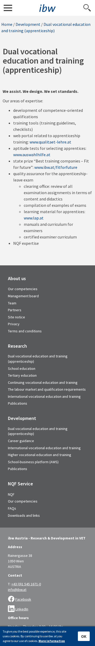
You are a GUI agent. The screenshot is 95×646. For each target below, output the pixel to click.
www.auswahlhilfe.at (31, 154)
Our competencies (22, 288)
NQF (11, 494)
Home (6, 24)
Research (17, 346)
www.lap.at (34, 218)
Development (28, 24)
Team (12, 303)
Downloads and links (24, 515)
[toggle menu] (8, 8)
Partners (14, 310)
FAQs (12, 508)
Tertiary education (22, 375)
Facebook (23, 599)
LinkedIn (21, 609)
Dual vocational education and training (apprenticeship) (38, 359)
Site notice (16, 317)
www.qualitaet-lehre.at (50, 142)
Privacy (14, 324)
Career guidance (21, 440)
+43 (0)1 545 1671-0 (26, 584)
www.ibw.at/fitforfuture (55, 167)
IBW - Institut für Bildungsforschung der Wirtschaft (47, 8)
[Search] (87, 8)
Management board (23, 296)
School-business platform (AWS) (33, 462)
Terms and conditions (25, 331)
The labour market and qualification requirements (47, 389)
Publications (17, 403)
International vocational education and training (44, 396)
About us (17, 278)
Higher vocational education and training (39, 454)
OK (84, 636)
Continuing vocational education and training (43, 382)
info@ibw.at (17, 589)
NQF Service (20, 483)
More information (52, 641)
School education (21, 368)
